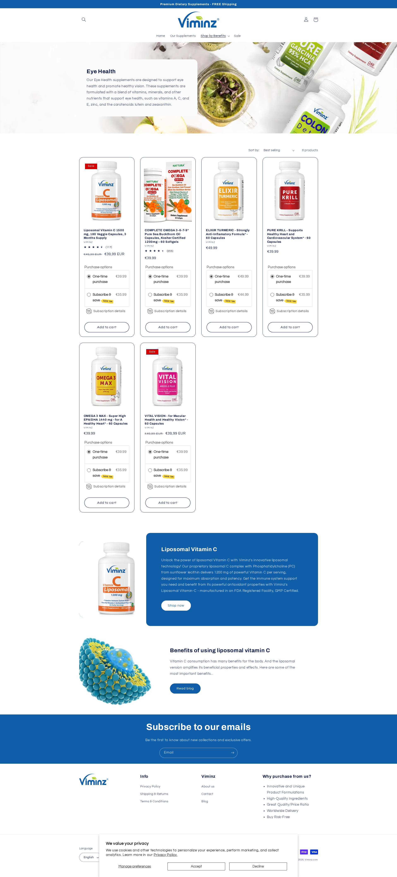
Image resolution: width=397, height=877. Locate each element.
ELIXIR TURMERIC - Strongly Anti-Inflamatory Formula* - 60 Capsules (228, 234)
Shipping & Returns (154, 794)
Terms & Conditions (154, 801)
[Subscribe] (232, 753)
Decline (258, 866)
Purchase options (98, 267)
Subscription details (109, 311)
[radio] (89, 276)
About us (207, 786)
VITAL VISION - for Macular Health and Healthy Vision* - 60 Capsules (166, 419)
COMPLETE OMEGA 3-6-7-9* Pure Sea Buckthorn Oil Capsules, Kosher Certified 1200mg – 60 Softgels (167, 236)
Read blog (185, 688)
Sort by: (254, 150)
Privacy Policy (150, 786)
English (89, 857)
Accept (196, 866)
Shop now (176, 605)
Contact (207, 794)
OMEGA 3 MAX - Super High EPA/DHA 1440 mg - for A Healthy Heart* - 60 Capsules (106, 419)
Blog (204, 801)
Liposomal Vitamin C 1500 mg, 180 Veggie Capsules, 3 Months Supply (105, 234)
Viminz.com (311, 860)
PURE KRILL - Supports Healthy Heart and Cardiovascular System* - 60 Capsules (289, 236)
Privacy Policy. (165, 855)
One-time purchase (100, 279)
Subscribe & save (103, 298)
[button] (84, 19)
